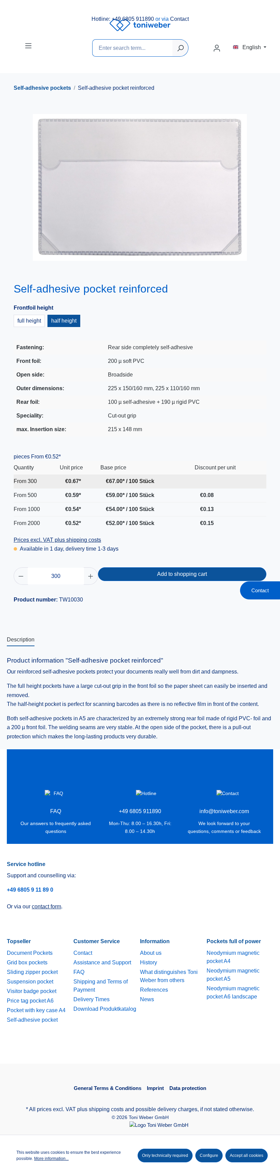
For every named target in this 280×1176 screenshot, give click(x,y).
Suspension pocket (30, 981)
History (148, 962)
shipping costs (106, 1109)
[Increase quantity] (91, 576)
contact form (46, 906)
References (154, 990)
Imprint (155, 1088)
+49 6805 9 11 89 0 (30, 890)
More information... (51, 1158)
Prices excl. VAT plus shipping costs (57, 540)
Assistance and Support (102, 962)
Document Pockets (30, 953)
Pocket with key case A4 (36, 1010)
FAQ (78, 972)
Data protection (187, 1088)
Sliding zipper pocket (32, 972)
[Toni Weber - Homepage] (140, 25)
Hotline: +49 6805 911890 (123, 19)
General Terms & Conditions (107, 1088)
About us (151, 953)
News (147, 999)
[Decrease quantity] (21, 576)
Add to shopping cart (182, 574)
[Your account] (217, 48)
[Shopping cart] (229, 46)
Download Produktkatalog (104, 1009)
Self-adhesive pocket (32, 1020)
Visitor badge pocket (31, 991)
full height (29, 321)
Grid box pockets (27, 962)
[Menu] (28, 45)
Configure (209, 1155)
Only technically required (165, 1155)
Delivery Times (91, 999)
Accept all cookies (246, 1155)
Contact (179, 19)
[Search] (180, 48)
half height (63, 321)
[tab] (20, 640)
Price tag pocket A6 (30, 1001)
